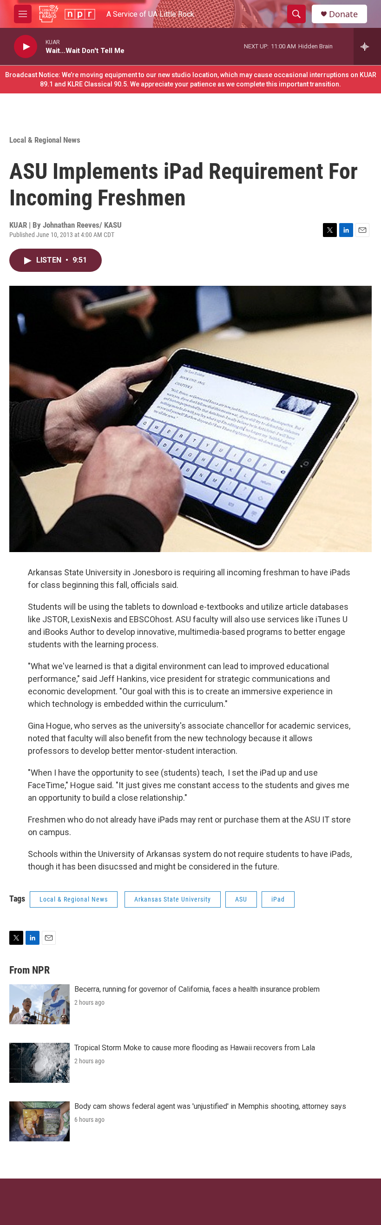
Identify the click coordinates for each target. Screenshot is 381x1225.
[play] (25, 46)
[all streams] (367, 46)
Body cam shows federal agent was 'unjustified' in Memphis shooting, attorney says (210, 1106)
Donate (343, 14)
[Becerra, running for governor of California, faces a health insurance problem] (39, 1004)
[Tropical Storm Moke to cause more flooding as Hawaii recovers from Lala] (39, 1063)
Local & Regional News (44, 140)
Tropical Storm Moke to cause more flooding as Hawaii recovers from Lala (194, 1047)
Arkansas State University (172, 899)
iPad (278, 899)
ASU (241, 899)
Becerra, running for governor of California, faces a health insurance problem (197, 989)
